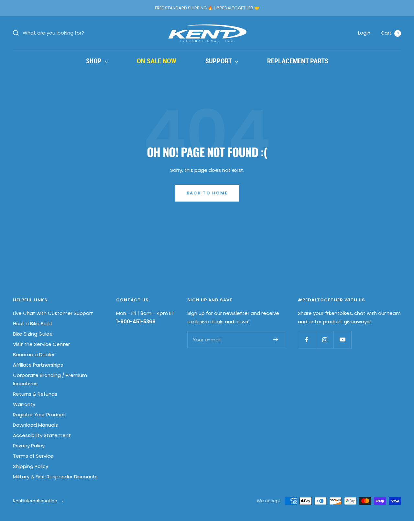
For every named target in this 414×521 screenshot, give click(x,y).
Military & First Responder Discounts (55, 476)
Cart (390, 32)
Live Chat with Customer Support (53, 313)
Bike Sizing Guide (33, 333)
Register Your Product (39, 414)
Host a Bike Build (32, 323)
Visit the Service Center (41, 344)
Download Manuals (35, 425)
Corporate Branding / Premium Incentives (50, 379)
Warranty (24, 404)
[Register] (275, 339)
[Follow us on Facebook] (307, 340)
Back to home (207, 193)
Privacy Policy (29, 445)
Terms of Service (33, 456)
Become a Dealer (34, 354)
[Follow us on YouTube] (342, 340)
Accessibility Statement (42, 435)
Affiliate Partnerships (38, 364)
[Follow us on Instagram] (324, 340)
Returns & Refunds (35, 394)
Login (364, 32)
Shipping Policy (30, 466)
